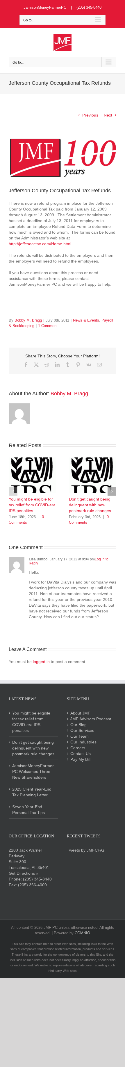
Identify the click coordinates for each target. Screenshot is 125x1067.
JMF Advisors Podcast (90, 719)
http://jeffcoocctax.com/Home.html (40, 243)
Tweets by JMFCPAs (86, 850)
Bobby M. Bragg (28, 320)
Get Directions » (23, 873)
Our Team (79, 736)
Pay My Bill (80, 759)
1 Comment (48, 326)
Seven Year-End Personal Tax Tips (28, 809)
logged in (41, 661)
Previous (90, 115)
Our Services (82, 730)
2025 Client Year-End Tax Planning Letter (31, 792)
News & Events (86, 320)
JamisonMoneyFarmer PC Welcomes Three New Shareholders (33, 771)
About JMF (80, 713)
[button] (13, 491)
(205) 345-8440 (37, 879)
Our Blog (78, 724)
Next (108, 115)
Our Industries (83, 742)
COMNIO (82, 933)
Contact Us (80, 753)
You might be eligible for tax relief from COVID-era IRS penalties (32, 505)
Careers (77, 747)
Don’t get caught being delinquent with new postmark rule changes (90, 505)
